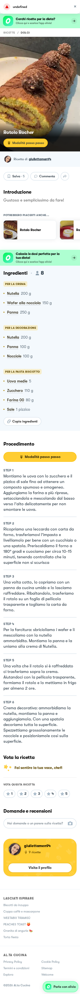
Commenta (47, 176)
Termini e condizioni (16, 968)
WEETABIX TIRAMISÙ (16, 918)
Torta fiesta (10, 937)
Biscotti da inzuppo (16, 905)
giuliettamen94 (40, 159)
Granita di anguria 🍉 (18, 930)
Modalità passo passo (28, 143)
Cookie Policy (50, 961)
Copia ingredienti (25, 421)
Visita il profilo (40, 868)
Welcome (47, 974)
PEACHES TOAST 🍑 (16, 924)
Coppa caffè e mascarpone (21, 911)
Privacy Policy (12, 961)
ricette (9, 32)
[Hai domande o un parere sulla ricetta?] (36, 823)
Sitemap (46, 968)
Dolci (25, 32)
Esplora (8, 974)
